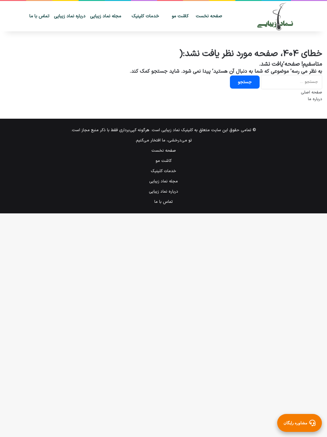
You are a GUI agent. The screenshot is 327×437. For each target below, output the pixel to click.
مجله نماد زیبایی (105, 16)
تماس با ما (39, 16)
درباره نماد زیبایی (70, 16)
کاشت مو (180, 16)
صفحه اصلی (311, 92)
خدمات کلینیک (145, 16)
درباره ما (315, 99)
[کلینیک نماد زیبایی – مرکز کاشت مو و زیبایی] (276, 16)
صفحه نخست (209, 16)
